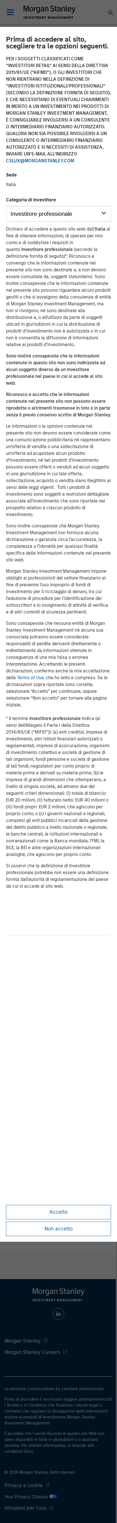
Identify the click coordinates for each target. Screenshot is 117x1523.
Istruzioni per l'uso (26, 1508)
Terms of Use (30, 677)
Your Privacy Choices (27, 1496)
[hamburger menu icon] (10, 12)
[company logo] (49, 12)
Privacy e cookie (24, 1485)
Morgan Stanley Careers (32, 1352)
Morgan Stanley (23, 1341)
